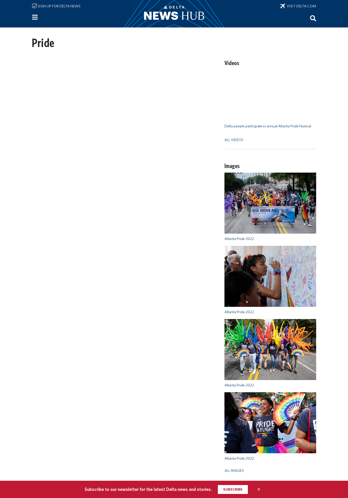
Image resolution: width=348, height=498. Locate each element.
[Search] (313, 18)
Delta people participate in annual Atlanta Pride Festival (267, 126)
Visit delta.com (300, 6)
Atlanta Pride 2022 (239, 238)
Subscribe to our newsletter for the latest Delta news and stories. (148, 489)
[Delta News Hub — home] (174, 13)
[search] (313, 18)
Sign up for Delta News (59, 6)
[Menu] (35, 17)
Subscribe (233, 489)
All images (234, 470)
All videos (233, 140)
